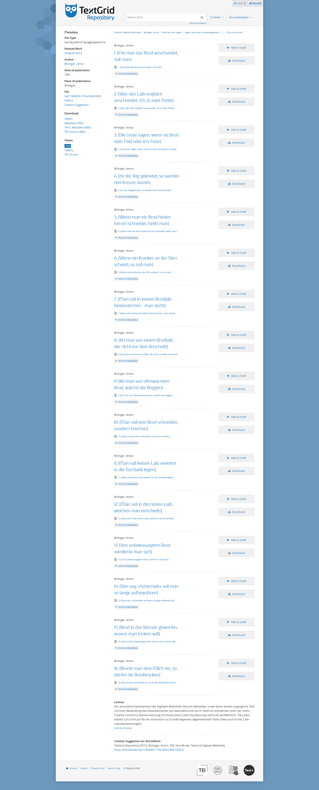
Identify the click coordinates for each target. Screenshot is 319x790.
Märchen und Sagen (172, 32)
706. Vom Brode (234, 32)
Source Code (114, 768)
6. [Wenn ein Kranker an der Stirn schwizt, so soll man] (144, 272)
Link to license (123, 728)
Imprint (84, 768)
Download (238, 60)
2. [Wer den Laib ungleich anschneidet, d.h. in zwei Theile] (146, 108)
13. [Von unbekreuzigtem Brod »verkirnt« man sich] (143, 559)
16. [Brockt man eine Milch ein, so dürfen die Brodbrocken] (147, 682)
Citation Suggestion (76, 105)
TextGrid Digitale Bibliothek (127, 32)
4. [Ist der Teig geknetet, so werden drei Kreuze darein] (144, 190)
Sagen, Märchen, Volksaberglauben (202, 32)
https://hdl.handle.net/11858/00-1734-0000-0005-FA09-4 (149, 750)
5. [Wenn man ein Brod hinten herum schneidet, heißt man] (147, 231)
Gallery (68, 150)
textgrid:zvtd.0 (73, 53)
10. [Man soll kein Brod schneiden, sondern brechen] (144, 436)
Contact (73, 768)
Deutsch (257, 4)
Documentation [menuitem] (239, 17)
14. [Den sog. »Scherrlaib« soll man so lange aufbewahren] (146, 600)
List (68, 146)
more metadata (128, 73)
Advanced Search (197, 23)
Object (68, 119)
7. (223, 32)
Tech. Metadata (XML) (77, 127)
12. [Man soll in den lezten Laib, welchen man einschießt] (146, 518)
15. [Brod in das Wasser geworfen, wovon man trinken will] (146, 641)
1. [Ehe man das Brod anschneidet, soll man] (139, 67)
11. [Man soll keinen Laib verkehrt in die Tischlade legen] (145, 477)
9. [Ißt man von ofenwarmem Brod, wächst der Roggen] (145, 395)
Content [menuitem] (215, 17)
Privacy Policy (98, 768)
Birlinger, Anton (74, 64)
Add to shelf (238, 47)
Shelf (241, 3)
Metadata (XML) (74, 123)
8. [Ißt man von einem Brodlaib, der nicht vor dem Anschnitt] (148, 354)
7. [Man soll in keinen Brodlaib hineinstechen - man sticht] (146, 313)
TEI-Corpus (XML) (75, 132)
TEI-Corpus (71, 154)
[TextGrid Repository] (89, 4)
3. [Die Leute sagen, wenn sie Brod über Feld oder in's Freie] (147, 149)
